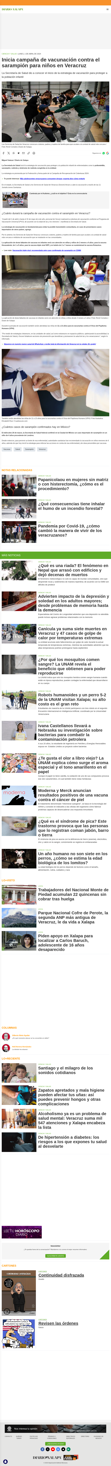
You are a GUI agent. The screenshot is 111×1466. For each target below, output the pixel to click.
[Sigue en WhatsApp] (103, 153)
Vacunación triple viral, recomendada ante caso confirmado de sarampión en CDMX (46, 250)
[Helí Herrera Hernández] (6, 1048)
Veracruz (42, 449)
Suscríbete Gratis (55, 1256)
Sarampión (29, 449)
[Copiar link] (28, 153)
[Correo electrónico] (23, 153)
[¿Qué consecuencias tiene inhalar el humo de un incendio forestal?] (19, 509)
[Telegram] (18, 153)
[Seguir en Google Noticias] (107, 153)
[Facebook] (3, 153)
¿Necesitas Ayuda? (55, 1444)
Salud (17, 449)
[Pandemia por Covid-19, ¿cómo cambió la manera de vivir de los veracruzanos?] (19, 532)
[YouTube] (53, 1449)
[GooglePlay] (68, 1449)
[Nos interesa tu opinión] (55, 1429)
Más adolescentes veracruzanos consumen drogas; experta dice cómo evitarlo (52, 179)
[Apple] (63, 1449)
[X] (8, 153)
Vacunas (6, 449)
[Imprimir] (34, 153)
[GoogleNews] (58, 1449)
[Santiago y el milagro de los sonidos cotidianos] (19, 1073)
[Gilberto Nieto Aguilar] (6, 1036)
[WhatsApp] (13, 153)
